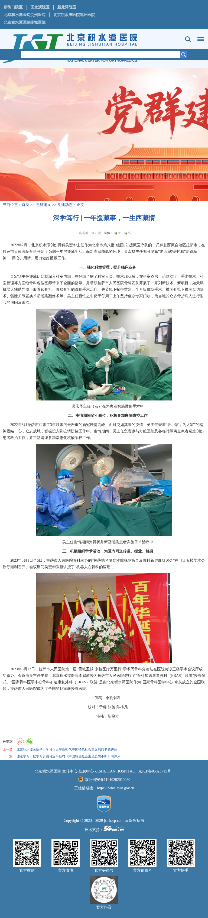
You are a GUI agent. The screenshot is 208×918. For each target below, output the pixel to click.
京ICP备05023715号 (154, 771)
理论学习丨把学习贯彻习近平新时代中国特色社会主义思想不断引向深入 (69, 756)
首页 (25, 205)
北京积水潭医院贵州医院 (25, 15)
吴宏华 (71, 245)
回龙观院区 (40, 7)
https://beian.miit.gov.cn (115, 788)
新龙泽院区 (66, 7)
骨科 (33, 252)
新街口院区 (13, 7)
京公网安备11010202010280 (107, 780)
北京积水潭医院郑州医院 (74, 15)
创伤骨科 (57, 245)
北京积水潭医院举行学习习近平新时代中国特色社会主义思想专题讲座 (67, 749)
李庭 (82, 676)
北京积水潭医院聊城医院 (25, 22)
